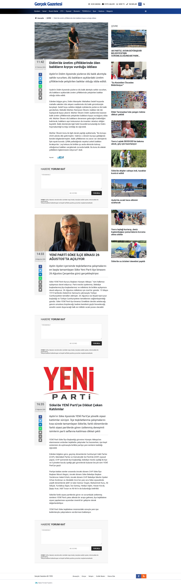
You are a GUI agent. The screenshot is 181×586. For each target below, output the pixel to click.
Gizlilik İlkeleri (100, 576)
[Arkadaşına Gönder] (40, 90)
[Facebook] (40, 74)
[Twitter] (40, 78)
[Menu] (145, 11)
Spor (94, 11)
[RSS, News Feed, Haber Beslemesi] (143, 576)
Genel (44, 11)
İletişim (91, 576)
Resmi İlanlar (53, 11)
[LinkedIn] (40, 82)
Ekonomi (77, 11)
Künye (84, 576)
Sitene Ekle (111, 576)
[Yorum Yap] (40, 98)
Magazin (109, 11)
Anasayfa (76, 576)
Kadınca (101, 11)
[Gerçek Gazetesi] (48, 4)
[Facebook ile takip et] (140, 4)
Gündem (37, 11)
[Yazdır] (40, 94)
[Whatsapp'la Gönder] (40, 86)
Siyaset (68, 11)
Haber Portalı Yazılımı (45, 583)
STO (61, 11)
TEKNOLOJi (86, 11)
